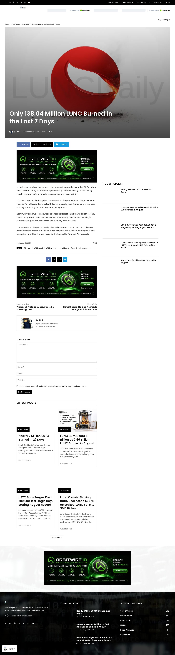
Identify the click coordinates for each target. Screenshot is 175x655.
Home (7, 24)
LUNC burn (28, 248)
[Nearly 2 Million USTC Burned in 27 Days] (36, 420)
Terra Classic (64, 248)
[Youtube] (29, 2)
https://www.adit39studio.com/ (47, 324)
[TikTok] (17, 2)
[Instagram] (9, 2)
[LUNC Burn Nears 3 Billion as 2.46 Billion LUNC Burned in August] (77, 420)
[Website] (25, 2)
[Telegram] (13, 2)
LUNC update (51, 248)
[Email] (59, 259)
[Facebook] (6, 2)
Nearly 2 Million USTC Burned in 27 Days (33, 438)
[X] (21, 2)
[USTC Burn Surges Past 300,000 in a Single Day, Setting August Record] (36, 481)
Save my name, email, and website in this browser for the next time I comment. (53, 386)
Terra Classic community (80, 248)
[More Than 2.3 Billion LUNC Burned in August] (111, 265)
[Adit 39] (11, 131)
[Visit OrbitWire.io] (57, 166)
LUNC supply (39, 248)
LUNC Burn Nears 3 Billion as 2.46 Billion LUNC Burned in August (77, 439)
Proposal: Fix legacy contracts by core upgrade (35, 308)
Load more (56, 538)
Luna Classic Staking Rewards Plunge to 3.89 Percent (80, 308)
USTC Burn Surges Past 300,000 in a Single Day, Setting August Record (35, 501)
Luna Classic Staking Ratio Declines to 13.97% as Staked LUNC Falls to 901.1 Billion (77, 502)
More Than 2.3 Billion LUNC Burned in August (138, 261)
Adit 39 (18, 132)
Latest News (15, 24)
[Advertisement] (130, 157)
